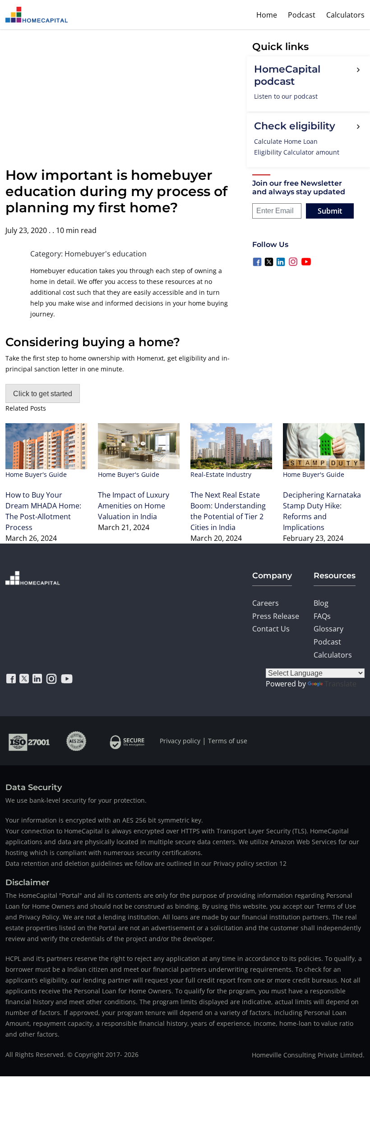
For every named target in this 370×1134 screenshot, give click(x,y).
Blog (321, 603)
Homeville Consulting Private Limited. (308, 1055)
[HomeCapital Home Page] (36, 15)
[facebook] (11, 679)
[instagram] (51, 679)
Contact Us (271, 629)
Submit (330, 211)
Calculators (345, 15)
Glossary (328, 629)
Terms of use (227, 740)
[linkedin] (37, 679)
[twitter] (24, 679)
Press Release (275, 616)
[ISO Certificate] (28, 741)
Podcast (301, 15)
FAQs (322, 616)
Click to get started (42, 394)
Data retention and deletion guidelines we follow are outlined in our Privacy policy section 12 (146, 863)
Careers (265, 603)
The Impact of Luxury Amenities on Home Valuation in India (133, 505)
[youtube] (67, 679)
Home (266, 15)
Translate (340, 684)
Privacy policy (180, 740)
